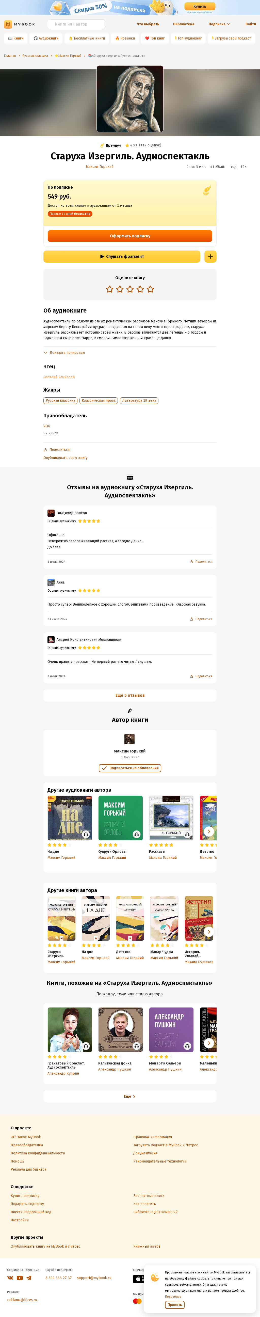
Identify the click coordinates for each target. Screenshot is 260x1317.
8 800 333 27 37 (58, 1278)
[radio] (110, 289)
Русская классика (60, 400)
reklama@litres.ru (22, 1300)
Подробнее (173, 1297)
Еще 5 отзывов (130, 695)
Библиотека (183, 24)
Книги (18, 38)
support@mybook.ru (94, 1278)
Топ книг (157, 38)
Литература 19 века (139, 400)
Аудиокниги (48, 38)
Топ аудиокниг (190, 38)
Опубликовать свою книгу (65, 458)
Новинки (127, 38)
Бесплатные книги (89, 38)
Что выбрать (148, 24)
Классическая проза (99, 400)
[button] (209, 932)
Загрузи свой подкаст (233, 38)
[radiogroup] (130, 289)
